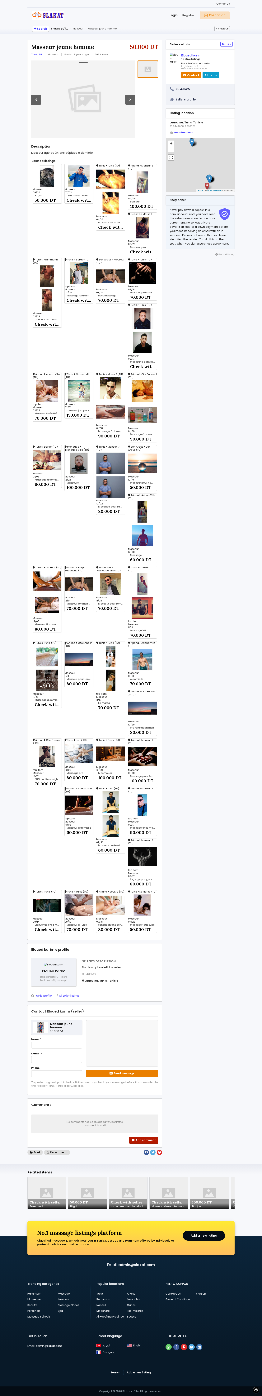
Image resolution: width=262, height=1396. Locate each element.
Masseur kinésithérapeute (48, 413)
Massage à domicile (47, 700)
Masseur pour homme (143, 482)
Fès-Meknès (135, 1311)
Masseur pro (138, 247)
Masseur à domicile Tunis (143, 361)
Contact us (223, 3)
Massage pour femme (143, 776)
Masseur (63, 1299)
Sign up (201, 1294)
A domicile (136, 679)
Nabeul (101, 1305)
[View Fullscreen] (171, 157)
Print (36, 1152)
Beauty (32, 1305)
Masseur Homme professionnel (48, 624)
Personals (33, 1311)
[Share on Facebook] (146, 1152)
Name (36, 1039)
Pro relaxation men (142, 727)
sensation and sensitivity (111, 924)
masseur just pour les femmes (80, 410)
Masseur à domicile (79, 827)
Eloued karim (191, 55)
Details (226, 44)
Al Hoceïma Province (110, 1316)
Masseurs (73, 482)
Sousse (131, 1316)
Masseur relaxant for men (111, 222)
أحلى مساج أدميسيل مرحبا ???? (143, 879)
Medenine (103, 1311)
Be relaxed (36, 1206)
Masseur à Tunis (77, 924)
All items (211, 75)
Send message (123, 1073)
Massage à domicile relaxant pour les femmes (143, 434)
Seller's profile (186, 99)
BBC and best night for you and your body (48, 779)
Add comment (145, 1140)
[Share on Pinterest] (159, 1152)
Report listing (226, 254)
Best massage (107, 295)
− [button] (171, 149)
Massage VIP (138, 630)
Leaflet (200, 190)
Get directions (183, 132)
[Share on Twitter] (153, 1152)
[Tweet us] (192, 1347)
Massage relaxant (78, 295)
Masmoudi (105, 773)
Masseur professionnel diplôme (111, 845)
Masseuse (34, 1299)
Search (42, 29)
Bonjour (135, 201)
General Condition (178, 1299)
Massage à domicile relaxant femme (111, 431)
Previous (223, 28)
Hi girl (38, 195)
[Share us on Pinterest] (184, 1347)
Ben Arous (103, 1299)
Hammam (34, 1294)
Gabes (131, 1305)
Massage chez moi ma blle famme (143, 827)
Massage (136, 555)
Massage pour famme (111, 506)
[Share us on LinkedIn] (199, 1347)
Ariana (131, 1294)
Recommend (58, 1152)
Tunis (100, 1294)
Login (174, 15)
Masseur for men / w (79, 603)
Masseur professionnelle (143, 292)
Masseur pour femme (111, 603)
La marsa (104, 703)
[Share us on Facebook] (176, 1347)
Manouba (133, 1299)
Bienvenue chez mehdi (48, 924)
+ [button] (171, 143)
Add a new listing (204, 1235)
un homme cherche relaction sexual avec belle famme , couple (80, 195)
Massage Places (68, 1305)
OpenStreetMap (214, 190)
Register (188, 15)
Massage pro (75, 773)
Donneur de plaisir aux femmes (48, 319)
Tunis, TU (36, 54)
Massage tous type (142, 924)
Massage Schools (38, 1316)
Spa (60, 1311)
